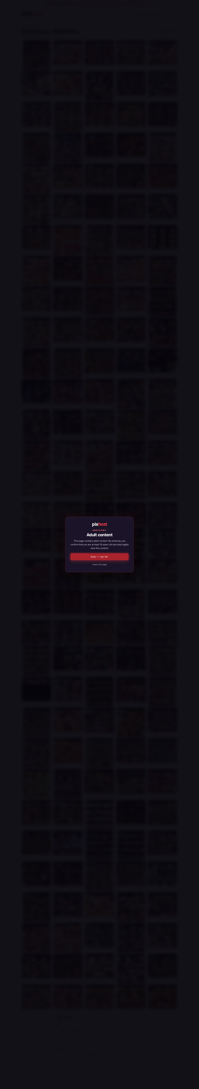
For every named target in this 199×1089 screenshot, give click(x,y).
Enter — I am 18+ (99, 556)
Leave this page (99, 564)
